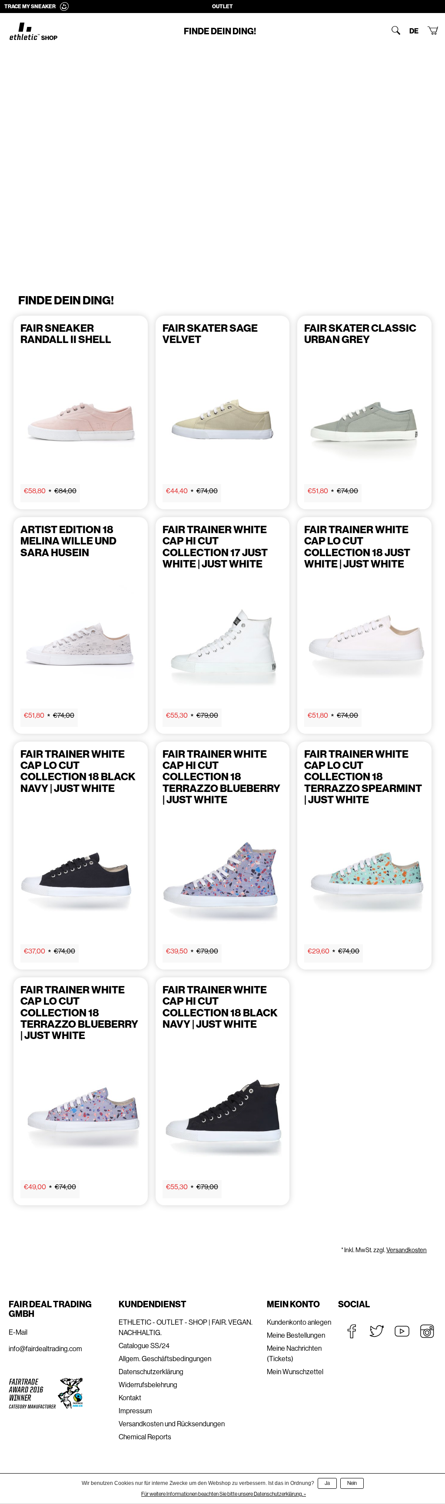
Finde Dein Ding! (220, 31)
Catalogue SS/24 (144, 1346)
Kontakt (130, 1398)
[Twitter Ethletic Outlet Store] (377, 1331)
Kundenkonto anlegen (299, 1322)
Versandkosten (406, 1250)
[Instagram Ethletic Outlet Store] (427, 1331)
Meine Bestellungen (296, 1335)
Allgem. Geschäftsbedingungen (165, 1359)
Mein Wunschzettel (295, 1372)
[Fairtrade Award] (46, 1393)
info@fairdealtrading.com (45, 1349)
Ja (327, 1483)
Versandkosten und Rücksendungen (172, 1424)
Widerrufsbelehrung (148, 1385)
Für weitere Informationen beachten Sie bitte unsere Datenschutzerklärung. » (223, 1494)
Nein (352, 1483)
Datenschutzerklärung (151, 1372)
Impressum (135, 1411)
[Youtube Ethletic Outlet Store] (402, 1331)
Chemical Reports (145, 1437)
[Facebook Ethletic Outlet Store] (351, 1331)
